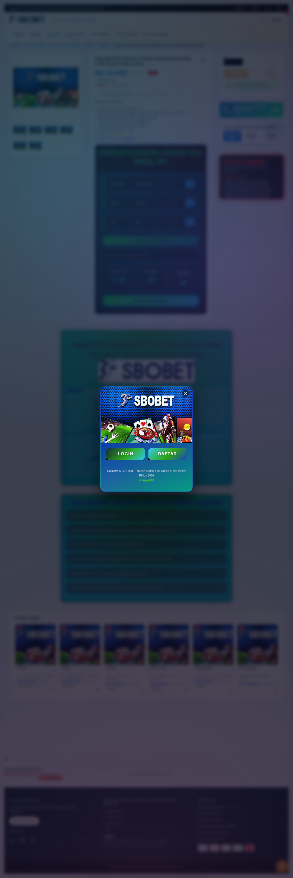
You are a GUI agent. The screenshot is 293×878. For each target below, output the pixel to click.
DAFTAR (167, 453)
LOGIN (125, 453)
